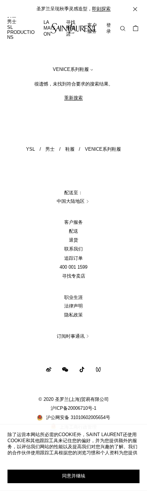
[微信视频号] (98, 369)
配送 (73, 231)
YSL (30, 149)
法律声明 (73, 306)
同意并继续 (73, 476)
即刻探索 (101, 8)
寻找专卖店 (73, 276)
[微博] (48, 369)
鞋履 (70, 149)
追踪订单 (73, 258)
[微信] (65, 369)
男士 (50, 149)
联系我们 (73, 249)
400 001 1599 (73, 267)
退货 (73, 240)
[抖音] (81, 369)
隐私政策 (73, 314)
